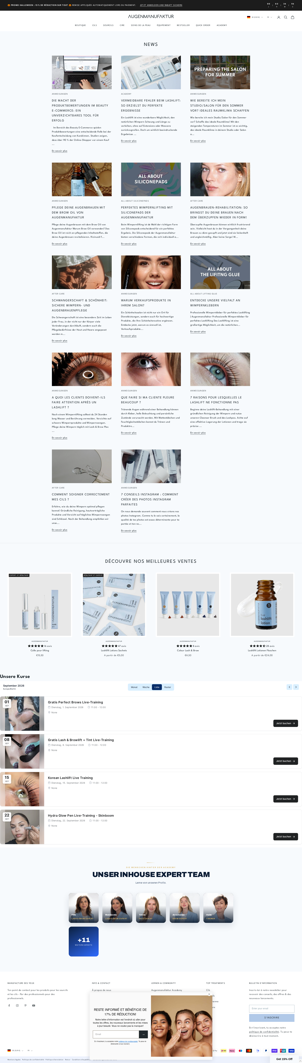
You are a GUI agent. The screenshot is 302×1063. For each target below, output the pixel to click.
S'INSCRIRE (271, 1018)
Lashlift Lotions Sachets (114, 650)
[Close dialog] (209, 994)
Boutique (80, 25)
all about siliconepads (135, 201)
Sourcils (108, 25)
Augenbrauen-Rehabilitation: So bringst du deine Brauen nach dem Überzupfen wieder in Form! (219, 212)
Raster (167, 687)
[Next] (296, 687)
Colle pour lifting (40, 650)
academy (126, 94)
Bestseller (183, 25)
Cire (122, 25)
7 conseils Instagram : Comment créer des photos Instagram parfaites (150, 499)
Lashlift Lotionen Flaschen (262, 650)
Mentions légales (14, 1059)
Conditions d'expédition (81, 1059)
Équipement (164, 25)
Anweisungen (60, 94)
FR (268, 17)
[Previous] (289, 687)
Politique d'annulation (55, 1059)
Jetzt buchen (283, 723)
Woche (146, 687)
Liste (156, 687)
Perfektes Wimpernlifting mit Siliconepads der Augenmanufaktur (147, 212)
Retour (67, 1059)
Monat (134, 687)
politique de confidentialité (264, 1032)
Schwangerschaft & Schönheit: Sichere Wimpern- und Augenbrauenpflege (79, 305)
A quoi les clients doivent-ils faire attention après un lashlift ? (78, 402)
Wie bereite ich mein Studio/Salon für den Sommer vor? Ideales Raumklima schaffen (219, 105)
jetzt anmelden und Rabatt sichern (161, 5)
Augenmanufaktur (40, 641)
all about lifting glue (203, 294)
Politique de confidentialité (33, 1059)
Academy (222, 25)
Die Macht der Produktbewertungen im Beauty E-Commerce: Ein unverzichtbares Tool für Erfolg (80, 110)
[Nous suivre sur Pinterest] (25, 1005)
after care (196, 201)
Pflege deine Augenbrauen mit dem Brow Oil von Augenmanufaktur (78, 212)
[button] (284, 1059)
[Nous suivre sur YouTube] (33, 1005)
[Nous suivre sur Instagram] (17, 1005)
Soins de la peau (141, 25)
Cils (94, 25)
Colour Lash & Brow (188, 650)
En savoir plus (59, 151)
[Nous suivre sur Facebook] (9, 1005)
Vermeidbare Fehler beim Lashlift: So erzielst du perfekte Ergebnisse (151, 105)
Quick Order (203, 25)
